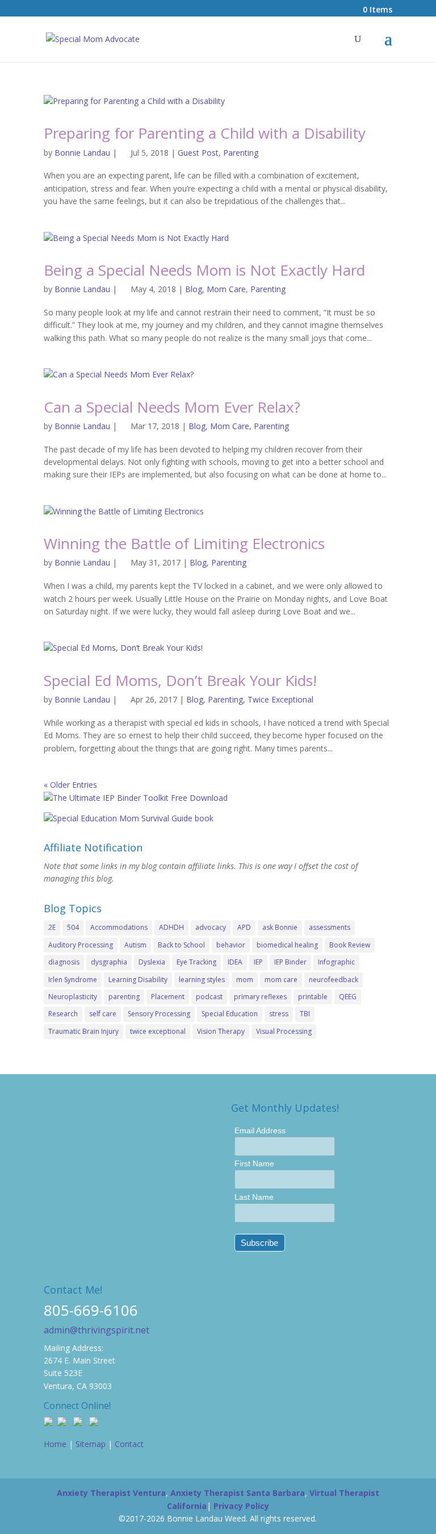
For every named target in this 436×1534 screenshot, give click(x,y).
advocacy (210, 927)
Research (63, 1013)
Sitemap (91, 1444)
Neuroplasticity (72, 996)
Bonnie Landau (82, 152)
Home (55, 1444)
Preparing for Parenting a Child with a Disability (205, 133)
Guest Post (198, 152)
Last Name (254, 1197)
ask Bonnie (279, 927)
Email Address (260, 1130)
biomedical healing (287, 945)
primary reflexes (260, 996)
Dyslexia (152, 962)
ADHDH (171, 927)
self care (102, 1013)
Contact (129, 1444)
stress (278, 1013)
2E (52, 927)
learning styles (202, 979)
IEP (258, 962)
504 (73, 927)
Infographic (336, 962)
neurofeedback (333, 979)
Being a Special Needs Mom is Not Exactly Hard (204, 270)
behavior (230, 945)
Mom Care (226, 289)
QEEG (348, 996)
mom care (281, 979)
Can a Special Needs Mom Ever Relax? (172, 407)
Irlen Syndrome (72, 979)
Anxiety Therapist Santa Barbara (237, 1492)
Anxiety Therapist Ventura (111, 1492)
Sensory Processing (159, 1013)
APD (244, 927)
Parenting (240, 152)
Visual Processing (284, 1031)
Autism (135, 945)
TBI (305, 1013)
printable (313, 996)
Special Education (230, 1013)
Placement (168, 996)
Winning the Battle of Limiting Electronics (184, 543)
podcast (209, 996)
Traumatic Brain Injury (83, 1031)
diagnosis (63, 962)
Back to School (181, 945)
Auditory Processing (80, 945)
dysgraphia (109, 962)
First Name (254, 1163)
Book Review (349, 945)
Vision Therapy (221, 1031)
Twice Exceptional (280, 699)
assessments (329, 927)
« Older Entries (70, 784)
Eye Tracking (196, 962)
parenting (124, 996)
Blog (193, 289)
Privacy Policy (241, 1505)
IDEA (235, 962)
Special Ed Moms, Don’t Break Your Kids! (180, 680)
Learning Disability (137, 979)
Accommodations (119, 927)
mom (244, 979)
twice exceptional (158, 1031)
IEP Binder (290, 962)
